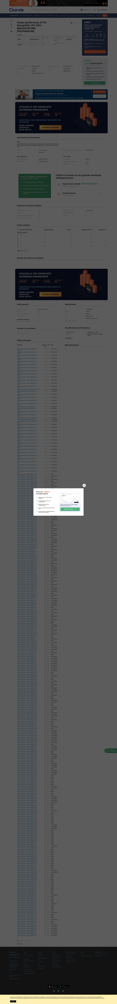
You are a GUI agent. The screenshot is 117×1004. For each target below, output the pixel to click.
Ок (13, 1001)
